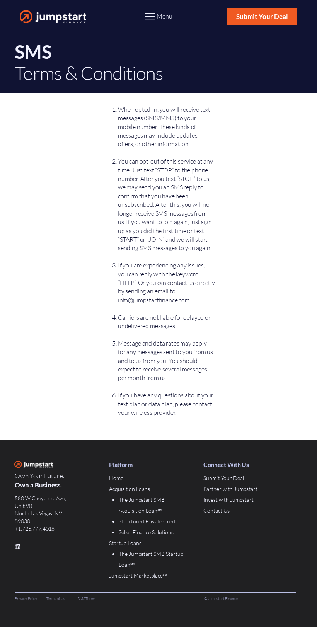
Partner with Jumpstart (230, 489)
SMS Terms (86, 598)
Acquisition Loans (129, 489)
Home (116, 478)
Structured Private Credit (148, 521)
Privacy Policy (26, 598)
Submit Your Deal (223, 478)
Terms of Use (56, 598)
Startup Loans (125, 543)
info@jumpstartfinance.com (154, 300)
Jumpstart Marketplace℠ (138, 575)
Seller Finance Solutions (146, 532)
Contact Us (216, 510)
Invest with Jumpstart (228, 499)
